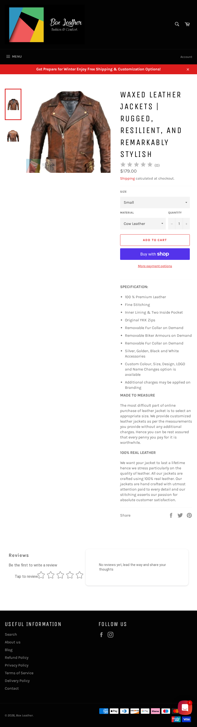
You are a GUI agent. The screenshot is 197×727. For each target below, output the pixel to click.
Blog (8, 649)
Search (11, 634)
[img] (136, 165)
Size (123, 191)
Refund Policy (16, 657)
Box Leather (24, 715)
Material (127, 212)
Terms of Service (19, 673)
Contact (12, 688)
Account (186, 57)
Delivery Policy (17, 680)
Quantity (175, 212)
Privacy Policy (16, 665)
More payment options (155, 266)
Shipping (127, 178)
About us (12, 642)
